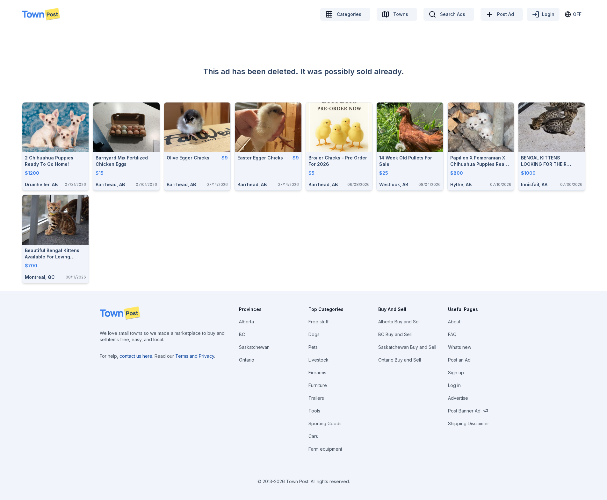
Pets (313, 347)
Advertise (458, 398)
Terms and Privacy (194, 356)
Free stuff (318, 321)
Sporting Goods (325, 423)
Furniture (317, 385)
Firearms (317, 372)
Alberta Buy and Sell (399, 321)
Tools (314, 410)
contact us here (135, 356)
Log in (454, 385)
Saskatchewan (254, 347)
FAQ (452, 334)
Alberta (246, 321)
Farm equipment (325, 449)
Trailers (316, 398)
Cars (313, 436)
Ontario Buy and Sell (399, 360)
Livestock (318, 360)
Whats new (459, 347)
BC (242, 334)
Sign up (456, 372)
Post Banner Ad (464, 410)
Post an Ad (459, 360)
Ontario (246, 360)
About (454, 321)
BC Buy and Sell (395, 334)
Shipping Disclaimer (468, 423)
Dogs (314, 334)
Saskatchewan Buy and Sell (407, 347)
